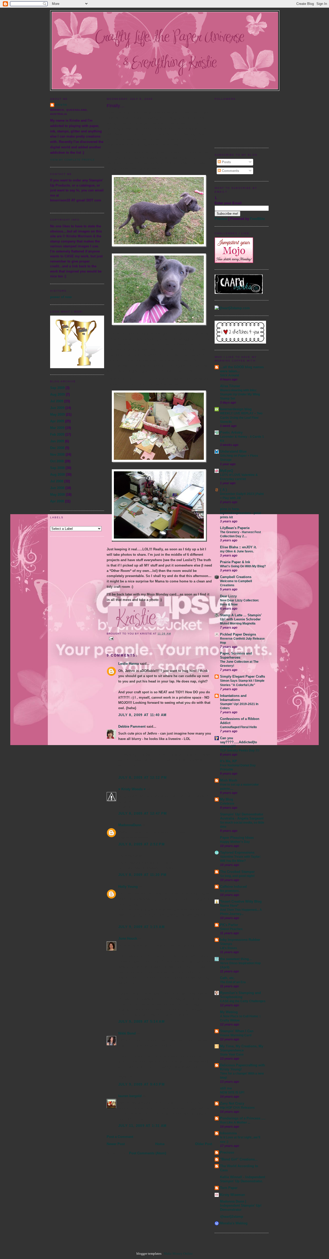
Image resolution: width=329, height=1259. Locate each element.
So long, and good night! (237, 876)
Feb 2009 (57, 434)
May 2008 (57, 494)
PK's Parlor (229, 925)
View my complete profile (72, 159)
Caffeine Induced (233, 887)
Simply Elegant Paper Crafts (242, 676)
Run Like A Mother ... (235, 1122)
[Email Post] (111, 638)
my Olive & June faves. (237, 551)
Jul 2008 (56, 481)
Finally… (116, 105)
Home (159, 1144)
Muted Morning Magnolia (237, 623)
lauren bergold (130, 1096)
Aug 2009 (57, 394)
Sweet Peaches (231, 929)
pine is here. (230, 509)
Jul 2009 (56, 401)
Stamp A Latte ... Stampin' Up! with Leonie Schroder (241, 617)
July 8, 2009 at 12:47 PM (142, 813)
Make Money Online (178, 1253)
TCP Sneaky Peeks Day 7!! (239, 750)
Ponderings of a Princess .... (243, 1118)
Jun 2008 (57, 488)
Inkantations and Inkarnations (233, 698)
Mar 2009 (57, 428)
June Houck (127, 938)
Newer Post (116, 1144)
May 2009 (57, 414)
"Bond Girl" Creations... (239, 1159)
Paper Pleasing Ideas (237, 838)
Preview (221, 219)
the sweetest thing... (236, 959)
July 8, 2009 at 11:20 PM (142, 875)
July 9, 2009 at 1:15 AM (141, 927)
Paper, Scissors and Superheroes (236, 655)
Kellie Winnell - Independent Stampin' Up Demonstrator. (242, 1179)
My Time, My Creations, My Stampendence (241, 1048)
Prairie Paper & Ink (235, 562)
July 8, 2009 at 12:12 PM (142, 777)
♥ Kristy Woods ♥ (132, 789)
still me (226, 1088)
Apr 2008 (57, 501)
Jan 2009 (57, 441)
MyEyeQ (226, 471)
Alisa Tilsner (230, 386)
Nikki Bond (127, 1033)
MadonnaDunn (129, 825)
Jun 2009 (57, 408)
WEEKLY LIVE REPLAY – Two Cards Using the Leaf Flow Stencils (241, 417)
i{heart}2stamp (231, 1216)
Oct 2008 (57, 461)
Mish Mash (228, 780)
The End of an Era (233, 982)
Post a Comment (120, 1137)
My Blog (226, 799)
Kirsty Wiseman (232, 1195)
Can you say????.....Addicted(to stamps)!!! (238, 742)
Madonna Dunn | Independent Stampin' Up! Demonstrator (240, 1205)
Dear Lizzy (228, 596)
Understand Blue (233, 451)
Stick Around (229, 375)
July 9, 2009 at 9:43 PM (141, 1084)
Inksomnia (228, 1133)
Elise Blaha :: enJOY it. (238, 547)
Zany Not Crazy (232, 1103)
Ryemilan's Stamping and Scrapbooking (240, 995)
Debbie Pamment (131, 726)
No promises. (230, 891)
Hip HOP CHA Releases (237, 1107)
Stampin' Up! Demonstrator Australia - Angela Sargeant (241, 816)
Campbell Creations (235, 577)
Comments (230, 171)
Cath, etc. (227, 978)
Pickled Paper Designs (238, 634)
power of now (61, 297)
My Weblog (229, 1012)
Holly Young (128, 887)
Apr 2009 (57, 421)
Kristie (61, 104)
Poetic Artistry (231, 432)
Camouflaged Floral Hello (238, 727)
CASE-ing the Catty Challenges (243, 1001)
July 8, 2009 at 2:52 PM (141, 844)
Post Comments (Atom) (147, 1153)
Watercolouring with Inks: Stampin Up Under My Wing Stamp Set (240, 394)
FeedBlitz (257, 219)
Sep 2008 (57, 468)
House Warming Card (235, 1035)
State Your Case (232, 1054)
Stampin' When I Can (236, 1031)
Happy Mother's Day (235, 842)
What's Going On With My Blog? (243, 566)
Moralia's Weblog (234, 1223)
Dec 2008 (57, 448)
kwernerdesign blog (236, 409)
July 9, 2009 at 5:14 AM (141, 1021)
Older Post (203, 1144)
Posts (226, 162)
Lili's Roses (228, 948)
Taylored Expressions (237, 852)
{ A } (223, 490)
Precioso (227, 1152)
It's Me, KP (228, 761)
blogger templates (148, 1253)
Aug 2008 (57, 474)
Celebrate (227, 803)
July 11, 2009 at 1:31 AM (142, 1126)
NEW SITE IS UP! (232, 1092)
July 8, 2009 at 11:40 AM (142, 715)
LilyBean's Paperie (235, 528)
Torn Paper (228, 1188)
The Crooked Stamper (237, 872)
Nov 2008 (57, 454)
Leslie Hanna (128, 664)
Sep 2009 (57, 388)
